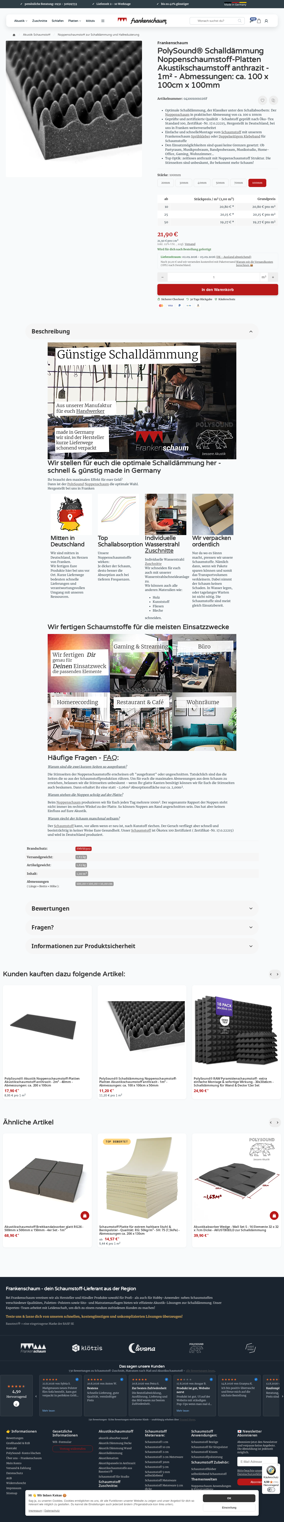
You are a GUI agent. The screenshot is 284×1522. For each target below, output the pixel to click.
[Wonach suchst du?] (239, 21)
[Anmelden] (266, 20)
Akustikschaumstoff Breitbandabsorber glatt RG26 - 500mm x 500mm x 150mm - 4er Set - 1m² (43, 1228)
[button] (142, 331)
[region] (159, 1395)
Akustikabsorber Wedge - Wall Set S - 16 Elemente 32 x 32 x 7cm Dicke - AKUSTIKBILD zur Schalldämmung (236, 1228)
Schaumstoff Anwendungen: (204, 1433)
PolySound (75, 484)
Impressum (35, 1510)
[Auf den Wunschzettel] (262, 100)
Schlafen (58, 20)
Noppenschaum (177, 114)
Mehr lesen (48, 1410)
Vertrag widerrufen (73, 1449)
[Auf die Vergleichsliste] (273, 100)
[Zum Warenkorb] (259, 21)
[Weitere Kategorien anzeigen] (102, 20)
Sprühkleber (200, 136)
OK (229, 1498)
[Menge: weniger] (162, 277)
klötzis (90, 20)
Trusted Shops (187, 1419)
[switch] (271, 1489)
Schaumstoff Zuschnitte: (109, 1484)
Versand (190, 244)
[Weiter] (278, 974)
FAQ (110, 758)
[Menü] (277, 1466)
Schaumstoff (231, 132)
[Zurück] (272, 974)
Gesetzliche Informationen (65, 1433)
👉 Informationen (21, 1431)
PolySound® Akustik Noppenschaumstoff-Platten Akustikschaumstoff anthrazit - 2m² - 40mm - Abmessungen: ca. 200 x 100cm (42, 1082)
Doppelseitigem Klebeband (239, 136)
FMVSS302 (83, 848)
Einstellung (229, 1507)
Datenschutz (52, 1510)
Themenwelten (204, 1479)
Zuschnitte (39, 20)
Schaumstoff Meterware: (156, 1433)
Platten (73, 20)
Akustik (19, 20)
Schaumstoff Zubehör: (210, 1462)
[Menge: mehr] (273, 277)
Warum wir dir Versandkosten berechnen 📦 (254, 263)
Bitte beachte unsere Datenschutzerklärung (252, 1472)
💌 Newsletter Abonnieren (249, 1433)
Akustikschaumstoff (116, 1431)
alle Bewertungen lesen (200, 1370)
